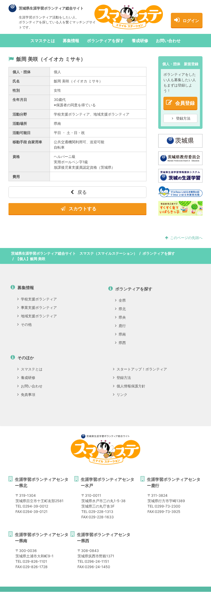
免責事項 (28, 394)
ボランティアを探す (105, 40)
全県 (122, 300)
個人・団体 (22, 72)
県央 (122, 317)
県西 (122, 342)
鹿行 (122, 325)
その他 (26, 324)
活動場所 (20, 123)
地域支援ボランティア (39, 316)
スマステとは (42, 40)
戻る (81, 192)
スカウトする (82, 208)
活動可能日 (22, 132)
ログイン (191, 20)
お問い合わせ (168, 40)
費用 (16, 176)
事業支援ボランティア (39, 307)
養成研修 (140, 40)
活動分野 (20, 114)
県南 (122, 334)
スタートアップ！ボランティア (142, 369)
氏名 (16, 81)
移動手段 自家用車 (27, 142)
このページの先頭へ (186, 237)
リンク (122, 394)
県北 (122, 309)
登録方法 (182, 118)
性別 (16, 90)
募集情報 (71, 40)
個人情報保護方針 (131, 386)
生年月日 (20, 99)
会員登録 (185, 103)
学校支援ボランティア (39, 299)
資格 (16, 156)
